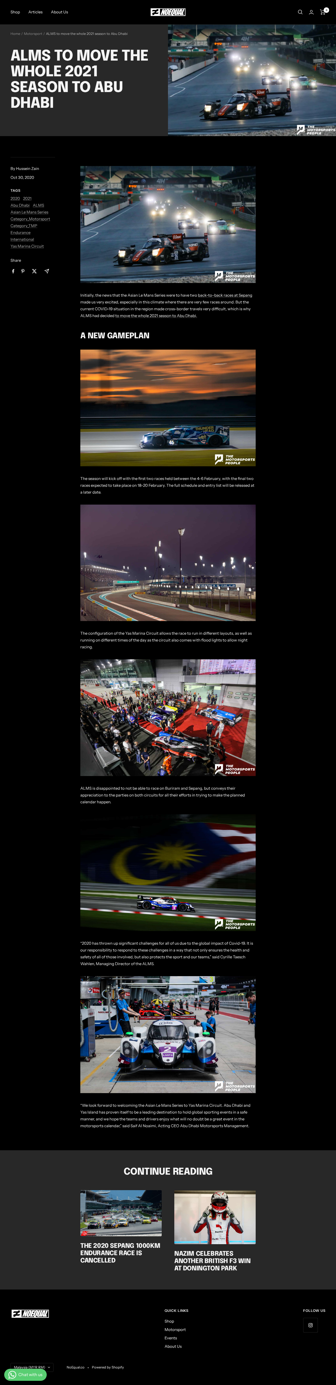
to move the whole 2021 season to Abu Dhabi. (156, 315)
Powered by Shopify (108, 1367)
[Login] (311, 12)
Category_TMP (23, 225)
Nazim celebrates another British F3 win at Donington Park (212, 1261)
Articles (35, 11)
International (22, 239)
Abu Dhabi (20, 205)
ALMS (38, 205)
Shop (15, 11)
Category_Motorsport (30, 218)
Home (15, 33)
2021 (27, 198)
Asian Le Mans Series (29, 212)
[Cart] (323, 12)
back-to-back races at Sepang (225, 295)
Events (171, 1337)
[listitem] (13, 271)
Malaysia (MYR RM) (29, 1367)
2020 (15, 198)
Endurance (20, 232)
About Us (59, 11)
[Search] (300, 12)
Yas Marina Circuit (27, 246)
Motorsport (33, 33)
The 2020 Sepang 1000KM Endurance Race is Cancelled (120, 1253)
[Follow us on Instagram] (310, 1325)
